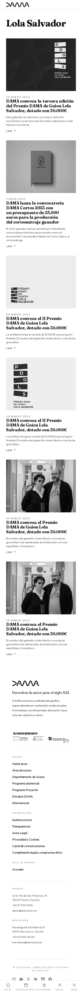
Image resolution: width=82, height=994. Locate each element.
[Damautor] (41, 686)
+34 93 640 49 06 (23, 937)
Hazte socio (19, 764)
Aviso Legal (19, 833)
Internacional (20, 803)
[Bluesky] (35, 979)
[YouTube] (21, 979)
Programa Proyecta (25, 790)
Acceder (18, 869)
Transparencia (21, 826)
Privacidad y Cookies (25, 839)
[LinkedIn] (43, 979)
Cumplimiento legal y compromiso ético (37, 852)
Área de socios (21, 770)
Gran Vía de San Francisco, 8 (29, 895)
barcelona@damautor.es (27, 942)
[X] (28, 979)
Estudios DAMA (22, 796)
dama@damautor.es (24, 910)
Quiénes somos (22, 820)
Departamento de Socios (28, 777)
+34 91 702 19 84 (22, 905)
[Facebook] (50, 979)
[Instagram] (14, 979)
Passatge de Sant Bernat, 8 (28, 927)
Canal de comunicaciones (28, 846)
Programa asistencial (25, 783)
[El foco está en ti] (41, 737)
